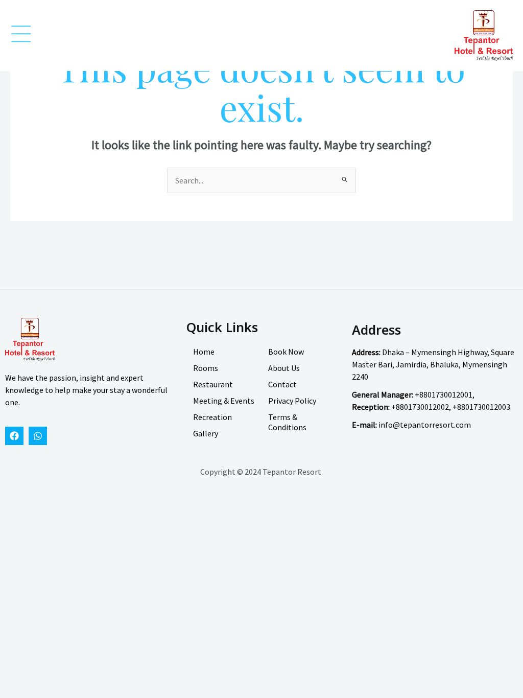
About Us (284, 368)
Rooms (205, 368)
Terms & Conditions (287, 422)
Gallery (205, 433)
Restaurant (213, 384)
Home (204, 351)
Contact (282, 384)
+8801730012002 (420, 407)
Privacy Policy (292, 400)
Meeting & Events (223, 400)
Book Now (286, 351)
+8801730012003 (481, 407)
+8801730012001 (443, 394)
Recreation (212, 417)
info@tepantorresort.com (424, 425)
